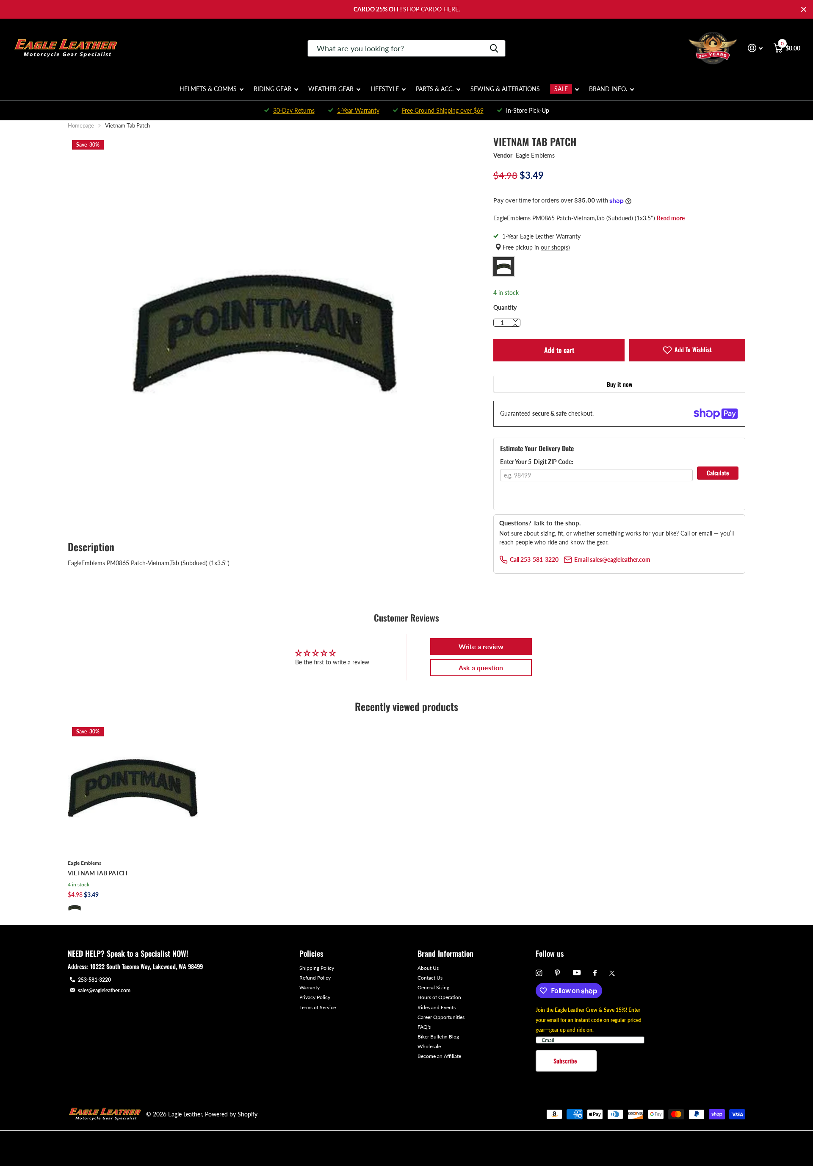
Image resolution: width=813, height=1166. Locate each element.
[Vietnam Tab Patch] (133, 788)
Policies (311, 953)
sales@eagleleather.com (104, 990)
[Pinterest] (557, 973)
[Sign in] (755, 48)
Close (803, 9)
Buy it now (619, 384)
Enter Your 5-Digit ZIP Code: (536, 461)
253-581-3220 (94, 980)
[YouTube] (577, 973)
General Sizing (433, 987)
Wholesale (429, 1046)
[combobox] (406, 48)
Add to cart (559, 350)
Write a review (481, 646)
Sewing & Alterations (505, 88)
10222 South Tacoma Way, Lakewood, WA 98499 (146, 966)
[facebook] (595, 973)
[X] (612, 973)
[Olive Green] (74, 908)
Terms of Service (317, 1007)
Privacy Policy (314, 997)
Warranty (309, 987)
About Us (428, 968)
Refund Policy (315, 977)
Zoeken (494, 48)
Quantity (505, 307)
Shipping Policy (316, 968)
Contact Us (430, 977)
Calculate (718, 472)
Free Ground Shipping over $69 (443, 110)
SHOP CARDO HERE (431, 9)
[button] (515, 326)
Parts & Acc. (435, 88)
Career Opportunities (441, 1017)
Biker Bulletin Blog (438, 1036)
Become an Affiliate (439, 1056)
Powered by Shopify (231, 1114)
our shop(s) (555, 247)
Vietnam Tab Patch (97, 873)
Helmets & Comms (208, 88)
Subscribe (565, 1060)
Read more (671, 218)
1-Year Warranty (358, 110)
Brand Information (445, 953)
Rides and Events (437, 1007)
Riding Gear (272, 88)
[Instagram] (539, 973)
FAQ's (424, 1027)
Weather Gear (331, 88)
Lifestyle (385, 88)
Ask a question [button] (481, 668)
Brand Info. (608, 88)
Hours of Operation (439, 997)
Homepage (81, 125)
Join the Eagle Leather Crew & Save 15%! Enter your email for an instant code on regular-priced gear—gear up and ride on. (589, 1020)
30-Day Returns (294, 110)
